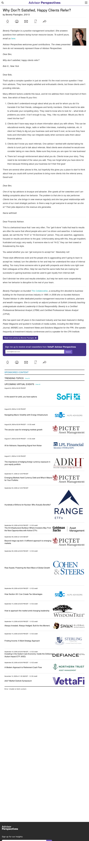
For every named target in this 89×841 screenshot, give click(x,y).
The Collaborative (39, 290)
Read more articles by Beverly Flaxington (19, 338)
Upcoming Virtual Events (19, 384)
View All (27, 378)
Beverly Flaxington (14, 14)
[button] (7, 21)
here (13, 38)
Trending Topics (14, 378)
